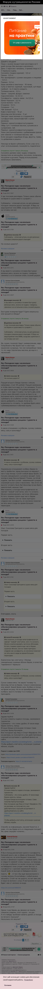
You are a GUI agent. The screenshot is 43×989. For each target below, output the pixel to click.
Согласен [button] (7, 985)
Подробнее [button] (28, 980)
